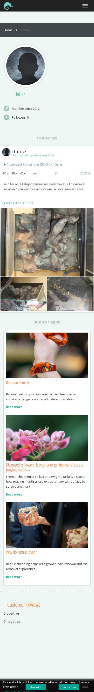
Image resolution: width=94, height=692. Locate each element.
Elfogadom (36, 687)
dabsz (19, 151)
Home (8, 30)
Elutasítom (69, 687)
